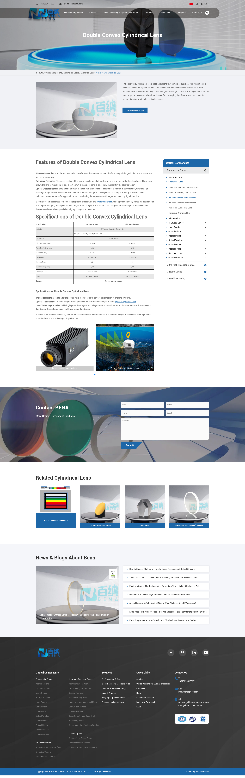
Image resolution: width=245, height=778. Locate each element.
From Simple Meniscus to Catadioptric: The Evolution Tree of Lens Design (162, 620)
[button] (94, 374)
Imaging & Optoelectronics (113, 697)
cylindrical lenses (104, 202)
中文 (196, 4)
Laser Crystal (174, 227)
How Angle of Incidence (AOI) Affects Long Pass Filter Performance (159, 595)
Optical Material (175, 257)
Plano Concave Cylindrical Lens (182, 192)
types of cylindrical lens (125, 301)
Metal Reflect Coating (45, 756)
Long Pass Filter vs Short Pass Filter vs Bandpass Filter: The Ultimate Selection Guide (167, 612)
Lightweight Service (77, 707)
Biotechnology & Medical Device (116, 684)
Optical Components (53, 73)
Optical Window (175, 240)
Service (139, 679)
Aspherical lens (175, 177)
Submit (130, 445)
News (138, 693)
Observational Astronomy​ (113, 702)
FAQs (138, 707)
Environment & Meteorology (114, 688)
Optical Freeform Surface (79, 743)
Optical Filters (174, 249)
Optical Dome (174, 244)
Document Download (145, 702)
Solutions (107, 672)
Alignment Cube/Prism (79, 684)
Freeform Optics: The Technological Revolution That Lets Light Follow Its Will (164, 586)
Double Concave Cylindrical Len (182, 203)
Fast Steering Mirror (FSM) (80, 688)
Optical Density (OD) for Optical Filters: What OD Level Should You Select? (162, 603)
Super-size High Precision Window (84, 725)
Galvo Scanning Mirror (78, 697)
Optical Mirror (174, 236)
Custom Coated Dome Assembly (83, 747)
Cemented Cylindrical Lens (180, 208)
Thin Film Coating (176, 278)
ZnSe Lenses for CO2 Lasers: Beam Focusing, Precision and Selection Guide (163, 577)
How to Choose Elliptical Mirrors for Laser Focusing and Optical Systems (162, 569)
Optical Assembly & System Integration (153, 684)
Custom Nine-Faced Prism (80, 738)
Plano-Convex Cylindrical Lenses (183, 187)
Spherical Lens (175, 253)
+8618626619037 (47, 4)
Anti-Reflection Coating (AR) (48, 747)
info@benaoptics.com (73, 4)
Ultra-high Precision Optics (180, 265)
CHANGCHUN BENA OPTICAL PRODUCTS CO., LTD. (70, 771)
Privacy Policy (202, 771)
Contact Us (181, 672)
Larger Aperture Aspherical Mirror (83, 702)
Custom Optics (174, 271)
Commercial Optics (71, 73)
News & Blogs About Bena (65, 558)
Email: (181, 689)
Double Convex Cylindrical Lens (108, 73)
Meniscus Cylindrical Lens (180, 213)
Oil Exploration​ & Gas (111, 679)
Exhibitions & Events (145, 697)
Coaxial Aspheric (76, 693)
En (205, 4)
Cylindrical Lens (87, 73)
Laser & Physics (109, 693)
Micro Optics (174, 218)
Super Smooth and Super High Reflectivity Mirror (82, 718)
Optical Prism (174, 231)
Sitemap (190, 771)
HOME (41, 73)
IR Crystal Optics (175, 223)
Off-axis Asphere (76, 711)
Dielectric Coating (43, 752)
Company (140, 688)
